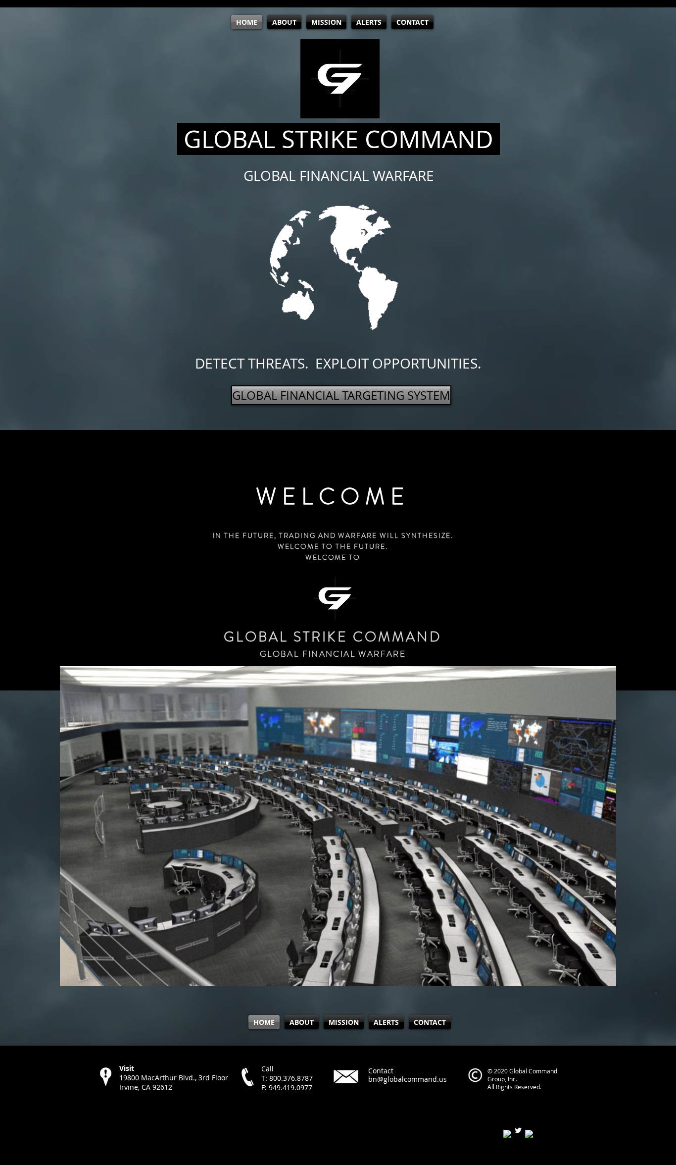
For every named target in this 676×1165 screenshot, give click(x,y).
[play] (595, 977)
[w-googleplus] (529, 1134)
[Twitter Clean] (518, 1130)
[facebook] (507, 1134)
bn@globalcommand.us (407, 1079)
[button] (338, 826)
